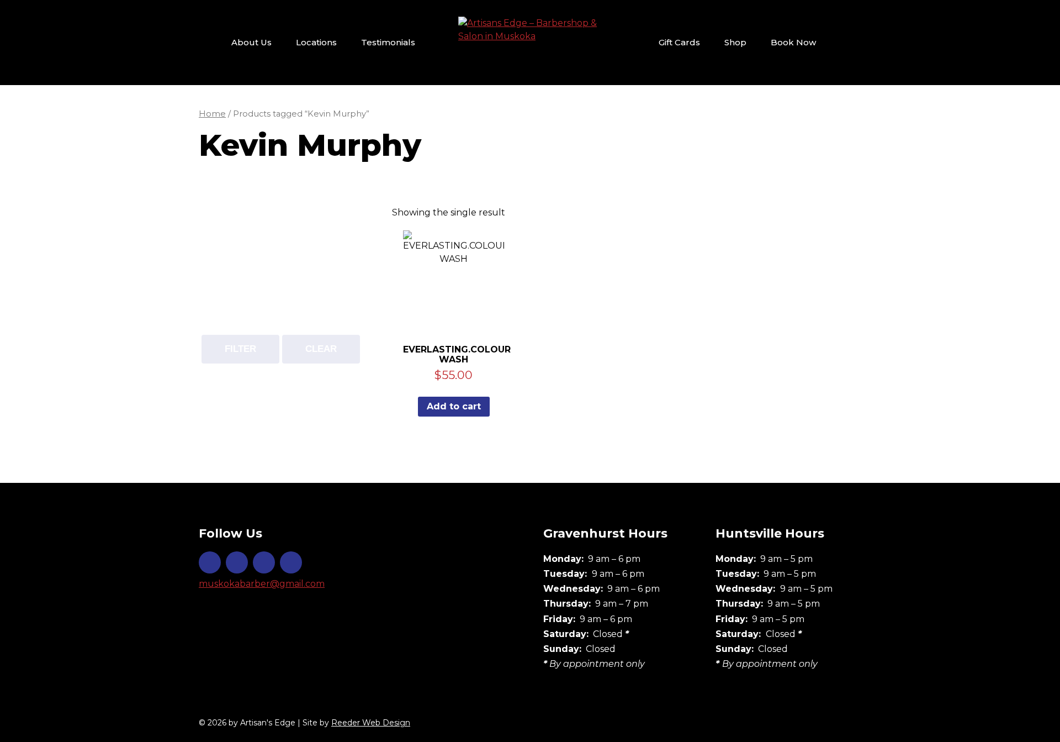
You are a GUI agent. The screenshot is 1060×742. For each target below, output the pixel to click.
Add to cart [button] (454, 406)
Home (212, 114)
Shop (735, 42)
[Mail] (291, 562)
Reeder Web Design (370, 723)
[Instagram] (210, 562)
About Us (251, 42)
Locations (316, 42)
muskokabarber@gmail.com (262, 583)
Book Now (793, 42)
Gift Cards (679, 42)
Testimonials (388, 42)
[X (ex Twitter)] (264, 562)
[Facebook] (237, 562)
